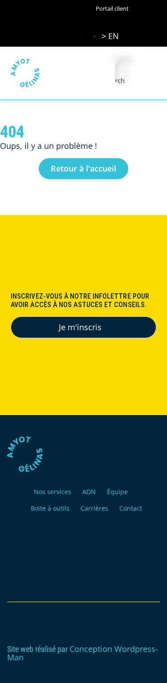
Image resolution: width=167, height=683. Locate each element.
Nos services (52, 491)
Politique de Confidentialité (83, 535)
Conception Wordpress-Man (82, 653)
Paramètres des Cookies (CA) (84, 555)
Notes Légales (83, 576)
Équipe (117, 491)
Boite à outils (50, 508)
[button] (147, 73)
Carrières (94, 508)
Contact (130, 508)
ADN (89, 491)
